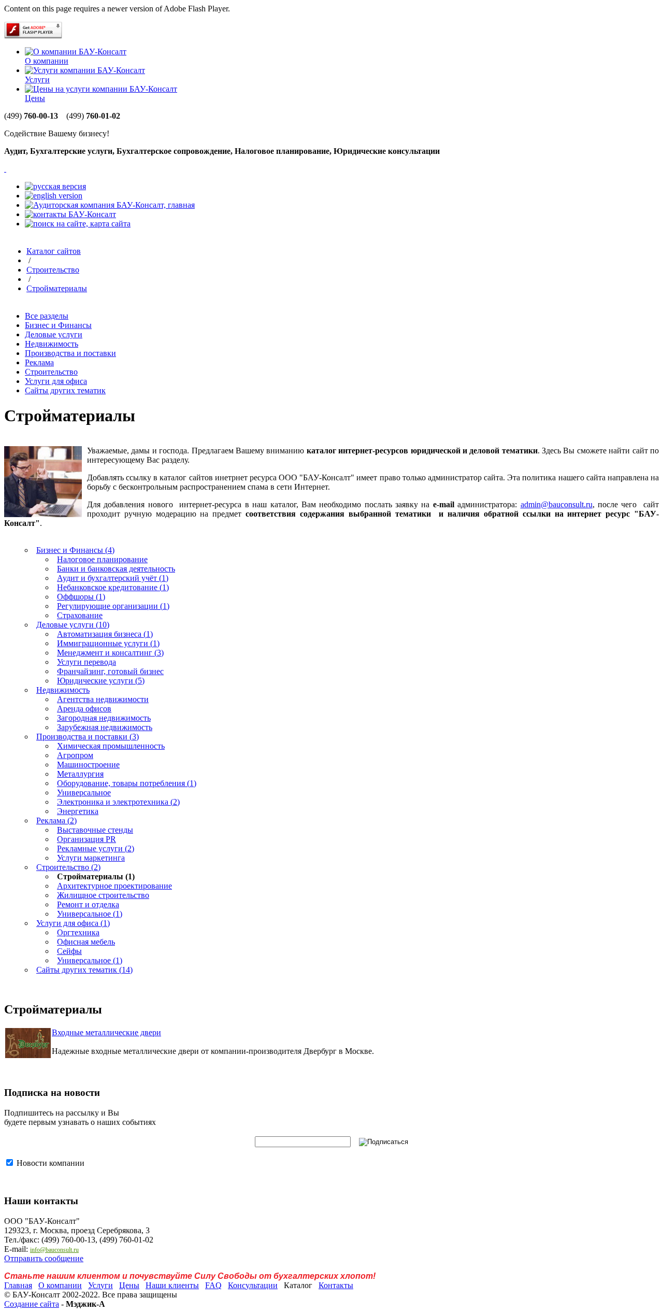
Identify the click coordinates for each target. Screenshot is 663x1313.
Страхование (80, 615)
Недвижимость (51, 343)
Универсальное (84, 792)
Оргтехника (78, 932)
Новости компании (49, 1163)
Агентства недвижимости (103, 699)
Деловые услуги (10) (72, 624)
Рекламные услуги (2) (95, 848)
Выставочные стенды (95, 829)
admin (557, 504)
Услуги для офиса (56, 381)
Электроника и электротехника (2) (118, 801)
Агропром (75, 755)
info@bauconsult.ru (54, 1249)
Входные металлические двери (106, 1032)
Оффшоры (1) (81, 596)
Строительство (52, 269)
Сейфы (69, 951)
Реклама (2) (56, 820)
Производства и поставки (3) (87, 736)
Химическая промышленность (111, 745)
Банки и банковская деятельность (116, 568)
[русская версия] (55, 186)
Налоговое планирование (102, 559)
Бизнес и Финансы (58, 325)
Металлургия (80, 773)
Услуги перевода (86, 662)
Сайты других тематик (65, 390)
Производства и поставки (70, 353)
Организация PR (86, 839)
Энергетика (77, 811)
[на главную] (110, 205)
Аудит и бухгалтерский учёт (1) (112, 578)
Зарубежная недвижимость (104, 727)
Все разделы (46, 315)
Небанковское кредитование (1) (113, 587)
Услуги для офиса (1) (73, 923)
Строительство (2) (68, 867)
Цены (35, 98)
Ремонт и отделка (88, 904)
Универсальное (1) (89, 913)
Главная (18, 1285)
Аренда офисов (84, 708)
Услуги (37, 79)
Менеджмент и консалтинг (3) (110, 652)
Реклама (39, 362)
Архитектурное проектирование (114, 885)
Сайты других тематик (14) (84, 969)
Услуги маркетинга (91, 857)
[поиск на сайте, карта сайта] (78, 223)
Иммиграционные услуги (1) (108, 643)
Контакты (336, 1285)
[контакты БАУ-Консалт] (70, 214)
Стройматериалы (56, 288)
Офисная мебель (86, 941)
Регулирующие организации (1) (113, 606)
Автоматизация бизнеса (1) (105, 634)
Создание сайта (31, 1304)
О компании (46, 60)
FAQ (213, 1285)
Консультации (253, 1285)
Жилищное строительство (103, 895)
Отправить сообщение (43, 1258)
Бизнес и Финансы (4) (75, 550)
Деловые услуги (53, 334)
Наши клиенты (172, 1285)
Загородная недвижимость (104, 717)
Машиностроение (88, 764)
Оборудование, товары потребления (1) (126, 783)
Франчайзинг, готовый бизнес (110, 671)
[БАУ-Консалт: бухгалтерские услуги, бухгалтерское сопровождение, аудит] (5, 168)
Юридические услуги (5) (101, 680)
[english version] (53, 195)
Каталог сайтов (53, 251)
